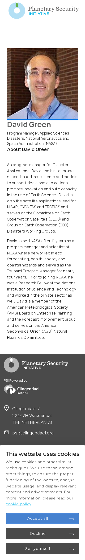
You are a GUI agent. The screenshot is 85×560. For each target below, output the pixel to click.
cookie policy (18, 504)
